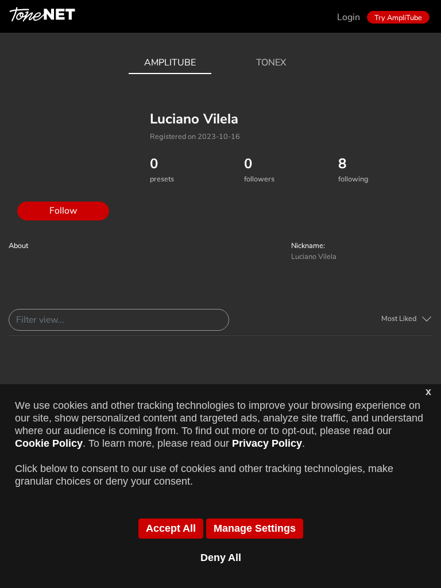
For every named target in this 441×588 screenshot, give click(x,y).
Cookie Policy (49, 443)
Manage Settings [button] (255, 528)
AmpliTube (170, 62)
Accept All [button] (171, 528)
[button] (406, 319)
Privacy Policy (267, 443)
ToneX (271, 62)
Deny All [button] (220, 557)
